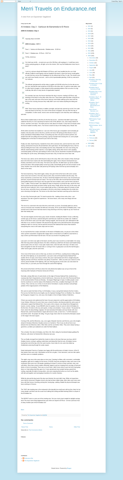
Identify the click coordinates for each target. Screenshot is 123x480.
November (92, 60)
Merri (22, 409)
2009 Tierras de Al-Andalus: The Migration (94, 131)
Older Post (77, 427)
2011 (89, 50)
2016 (89, 38)
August (91, 67)
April (90, 77)
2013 (89, 46)
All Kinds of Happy (94, 123)
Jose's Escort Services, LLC (93, 110)
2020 (89, 28)
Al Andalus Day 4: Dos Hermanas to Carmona (95, 93)
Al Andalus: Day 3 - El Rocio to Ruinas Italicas (95, 98)
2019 (89, 31)
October (91, 62)
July (90, 70)
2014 (89, 43)
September (92, 65)
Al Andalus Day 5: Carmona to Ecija (94, 88)
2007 (89, 146)
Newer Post (24, 427)
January (91, 140)
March (91, 135)
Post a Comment (28, 423)
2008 (89, 143)
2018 (89, 33)
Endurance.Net (28, 458)
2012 (89, 48)
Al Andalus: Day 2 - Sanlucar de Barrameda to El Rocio (94, 105)
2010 (89, 53)
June (90, 72)
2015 (89, 41)
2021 (89, 26)
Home (51, 427)
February (92, 138)
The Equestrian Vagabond (31, 460)
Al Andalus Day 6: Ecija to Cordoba (95, 84)
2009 (89, 55)
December (92, 58)
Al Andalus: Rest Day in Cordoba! (95, 80)
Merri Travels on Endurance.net (58, 9)
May (90, 75)
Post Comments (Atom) (35, 430)
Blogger (69, 468)
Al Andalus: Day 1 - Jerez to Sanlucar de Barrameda (94, 115)
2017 (89, 36)
